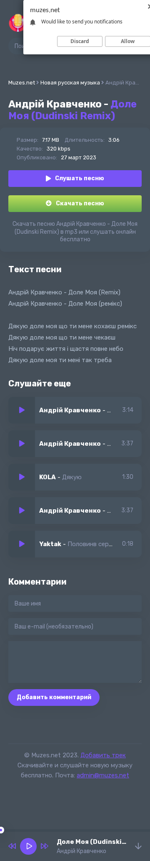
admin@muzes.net (103, 775)
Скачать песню (80, 203)
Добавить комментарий (54, 697)
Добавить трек (103, 755)
